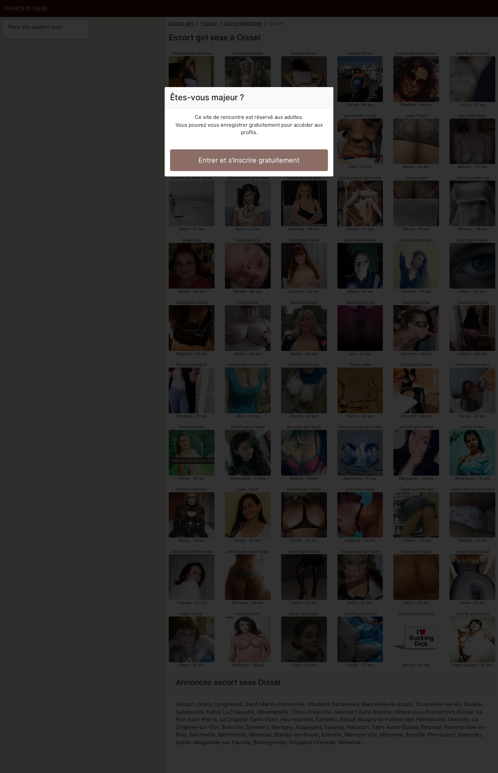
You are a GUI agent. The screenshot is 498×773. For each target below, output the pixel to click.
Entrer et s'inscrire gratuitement (249, 160)
